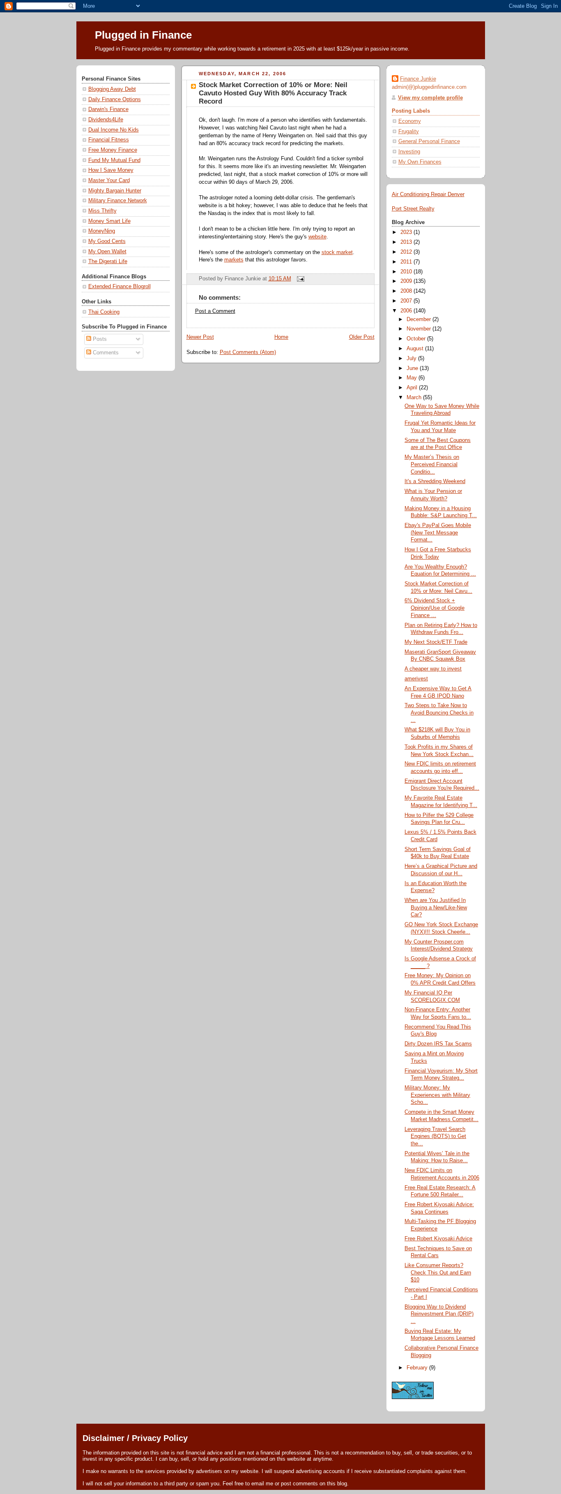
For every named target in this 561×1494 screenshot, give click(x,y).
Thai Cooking (104, 312)
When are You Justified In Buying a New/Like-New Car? (436, 907)
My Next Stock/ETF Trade (436, 642)
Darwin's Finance (108, 109)
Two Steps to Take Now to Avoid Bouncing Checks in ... (439, 713)
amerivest (416, 679)
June (413, 368)
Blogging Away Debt (112, 89)
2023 (407, 232)
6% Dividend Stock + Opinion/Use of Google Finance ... (434, 608)
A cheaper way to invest (433, 669)
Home (281, 337)
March (415, 397)
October (417, 339)
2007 (407, 301)
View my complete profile (430, 98)
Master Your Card (109, 180)
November (419, 329)
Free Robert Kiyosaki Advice (438, 1239)
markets (234, 260)
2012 (407, 252)
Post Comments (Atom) (248, 352)
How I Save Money (110, 170)
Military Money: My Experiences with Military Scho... (437, 1095)
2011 (407, 262)
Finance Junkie (418, 79)
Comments (105, 353)
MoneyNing (101, 231)
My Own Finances (419, 162)
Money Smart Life (109, 221)
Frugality (408, 131)
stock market (337, 252)
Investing (409, 152)
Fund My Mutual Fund (114, 160)
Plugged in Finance (143, 35)
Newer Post (200, 337)
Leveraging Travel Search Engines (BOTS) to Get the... (435, 1136)
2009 (407, 281)
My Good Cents (107, 241)
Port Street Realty (413, 209)
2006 (407, 311)
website (317, 237)
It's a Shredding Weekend (435, 481)
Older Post (362, 337)
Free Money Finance (112, 150)
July (412, 358)
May (412, 378)
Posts (99, 339)
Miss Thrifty (102, 211)
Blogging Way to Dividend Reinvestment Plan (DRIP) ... (439, 1314)
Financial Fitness (108, 140)
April (413, 388)
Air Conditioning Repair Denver (428, 194)
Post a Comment (215, 311)
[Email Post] (299, 279)
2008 (407, 291)
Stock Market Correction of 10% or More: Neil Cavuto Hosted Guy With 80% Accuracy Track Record (273, 93)
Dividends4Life (105, 120)
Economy (409, 121)
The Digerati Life (107, 261)
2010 (407, 272)
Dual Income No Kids (113, 130)
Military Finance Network (117, 201)
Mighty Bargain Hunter (114, 191)
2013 (407, 242)
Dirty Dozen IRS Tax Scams (438, 1044)
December (419, 319)
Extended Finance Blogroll (119, 286)
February (418, 1368)
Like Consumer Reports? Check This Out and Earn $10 (438, 1273)
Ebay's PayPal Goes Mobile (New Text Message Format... (438, 533)
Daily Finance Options (114, 99)
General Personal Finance (429, 141)
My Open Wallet (107, 251)
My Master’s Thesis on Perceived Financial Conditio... (432, 464)
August (416, 349)
